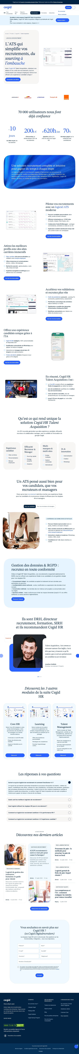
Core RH (52, 384)
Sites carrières (10, 256)
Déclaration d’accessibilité (45, 1048)
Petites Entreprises (58, 2)
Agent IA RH (9, 341)
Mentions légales (18, 1048)
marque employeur (20, 258)
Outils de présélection (54, 297)
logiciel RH (17, 172)
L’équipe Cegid (32, 1007)
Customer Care (64, 1012)
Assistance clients (65, 1009)
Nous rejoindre (64, 1016)
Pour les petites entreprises (51, 1015)
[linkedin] (4, 1021)
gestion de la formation (39, 178)
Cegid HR (12, 68)
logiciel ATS (62, 207)
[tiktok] (15, 1021)
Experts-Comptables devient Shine (29, 2)
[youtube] (8, 1021)
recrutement (32, 494)
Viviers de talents (11, 355)
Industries (51, 13)
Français (41, 1051)
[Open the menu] (73, 7)
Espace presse (48, 1008)
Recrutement (34, 13)
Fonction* (21, 956)
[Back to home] (7, 7)
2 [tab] (39, 676)
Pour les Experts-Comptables (49, 1019)
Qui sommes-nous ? (33, 1003)
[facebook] (19, 1021)
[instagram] (12, 1021)
